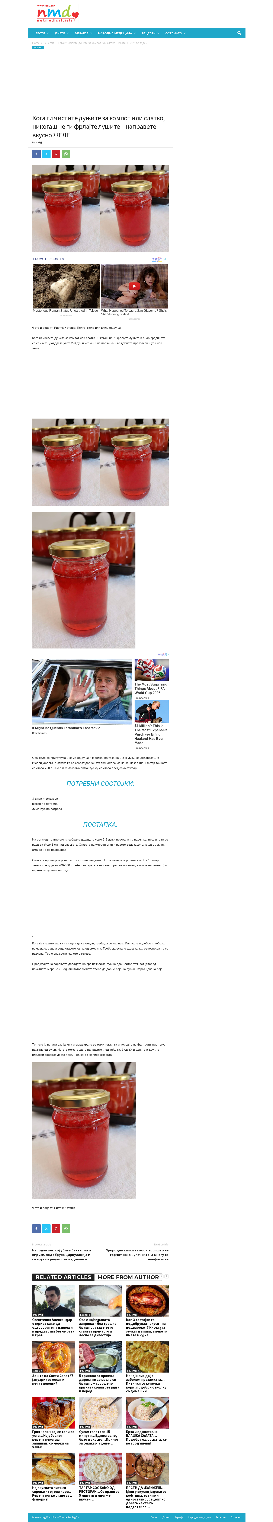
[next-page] (166, 1276)
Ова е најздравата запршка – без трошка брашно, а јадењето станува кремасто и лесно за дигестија (97, 1327)
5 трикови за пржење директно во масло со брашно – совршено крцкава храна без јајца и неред (99, 1383)
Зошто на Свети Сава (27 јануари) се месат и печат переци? (52, 1379)
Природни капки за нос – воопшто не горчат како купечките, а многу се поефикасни (137, 1254)
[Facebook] (36, 154)
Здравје (81, 33)
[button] (239, 33)
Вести (40, 33)
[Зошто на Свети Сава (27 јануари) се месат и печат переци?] (53, 1357)
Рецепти (148, 33)
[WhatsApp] (66, 154)
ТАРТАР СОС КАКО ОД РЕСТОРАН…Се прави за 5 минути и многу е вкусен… (99, 1493)
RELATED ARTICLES (63, 1277)
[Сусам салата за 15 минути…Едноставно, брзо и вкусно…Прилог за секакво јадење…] (100, 1413)
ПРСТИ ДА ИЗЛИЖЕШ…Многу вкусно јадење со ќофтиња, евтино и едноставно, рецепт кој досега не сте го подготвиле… (146, 1497)
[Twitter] (46, 154)
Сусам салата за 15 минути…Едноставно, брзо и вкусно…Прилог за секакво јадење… (99, 1437)
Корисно (85, 1314)
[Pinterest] (56, 154)
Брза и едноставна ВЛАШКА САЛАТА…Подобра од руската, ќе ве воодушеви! (146, 1437)
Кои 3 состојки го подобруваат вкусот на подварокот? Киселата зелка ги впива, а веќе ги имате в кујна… (146, 1327)
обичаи (37, 1370)
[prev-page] (161, 1276)
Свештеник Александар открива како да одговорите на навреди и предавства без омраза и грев (53, 1327)
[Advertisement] (100, 82)
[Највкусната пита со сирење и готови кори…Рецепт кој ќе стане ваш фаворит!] (53, 1469)
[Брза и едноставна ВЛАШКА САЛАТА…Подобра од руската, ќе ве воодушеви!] (147, 1413)
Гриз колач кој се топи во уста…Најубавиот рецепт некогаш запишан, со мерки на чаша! (53, 1439)
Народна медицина (115, 33)
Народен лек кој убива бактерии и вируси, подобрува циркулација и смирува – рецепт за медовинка (61, 1254)
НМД (39, 142)
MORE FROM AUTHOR (128, 1277)
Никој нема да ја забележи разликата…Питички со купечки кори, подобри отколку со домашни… (146, 1383)
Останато (173, 33)
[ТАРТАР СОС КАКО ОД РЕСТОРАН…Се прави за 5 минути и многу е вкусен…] (100, 1469)
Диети (60, 33)
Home (36, 43)
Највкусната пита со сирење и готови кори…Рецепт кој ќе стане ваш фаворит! (52, 1493)
